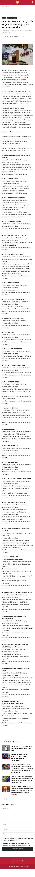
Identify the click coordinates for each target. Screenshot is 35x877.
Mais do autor (17, 742)
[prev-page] (3, 799)
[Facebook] (8, 39)
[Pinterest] (16, 39)
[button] (32, 2)
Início (3, 6)
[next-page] (5, 799)
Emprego (8, 6)
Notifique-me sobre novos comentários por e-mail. (16, 843)
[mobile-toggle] (3, 2)
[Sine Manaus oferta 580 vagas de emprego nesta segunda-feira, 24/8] (6, 748)
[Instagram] (17, 861)
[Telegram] (28, 39)
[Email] (24, 39)
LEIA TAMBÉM (7, 742)
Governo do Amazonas (11, 18)
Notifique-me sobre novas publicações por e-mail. (16, 845)
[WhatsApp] (20, 39)
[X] (12, 39)
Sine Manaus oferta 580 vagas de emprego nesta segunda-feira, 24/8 (22, 748)
